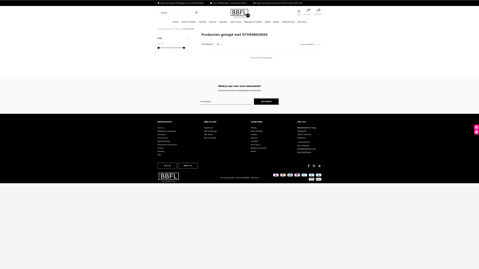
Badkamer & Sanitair (253, 22)
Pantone (212, 22)
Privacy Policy (163, 138)
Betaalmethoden (164, 141)
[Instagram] (314, 166)
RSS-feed (254, 178)
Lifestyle (202, 22)
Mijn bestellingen (210, 131)
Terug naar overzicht (165, 29)
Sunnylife (223, 22)
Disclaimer (162, 134)
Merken (276, 22)
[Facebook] (308, 166)
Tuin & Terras (235, 22)
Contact (161, 148)
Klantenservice (288, 22)
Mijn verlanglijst (210, 138)
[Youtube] (319, 166)
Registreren (208, 128)
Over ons (161, 128)
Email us (188, 166)
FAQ (159, 155)
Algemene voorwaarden (167, 131)
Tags (177, 29)
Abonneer (266, 101)
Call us (167, 166)
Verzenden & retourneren (167, 145)
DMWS (246, 178)
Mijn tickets (208, 134)
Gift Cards (302, 22)
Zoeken (196, 13)
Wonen (176, 22)
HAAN (267, 22)
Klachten (161, 151)
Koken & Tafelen (188, 22)
